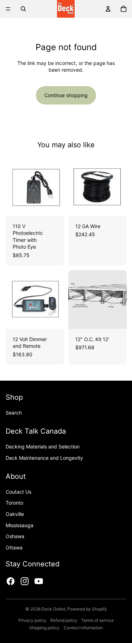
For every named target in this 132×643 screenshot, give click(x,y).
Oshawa (15, 536)
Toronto (14, 503)
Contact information (83, 627)
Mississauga (19, 525)
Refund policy (63, 620)
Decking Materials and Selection (43, 446)
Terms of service (97, 620)
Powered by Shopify (87, 609)
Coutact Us (18, 492)
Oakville (15, 514)
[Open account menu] (108, 9)
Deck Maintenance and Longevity (44, 458)
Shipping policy (44, 627)
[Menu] (8, 9)
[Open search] (23, 9)
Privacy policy (32, 620)
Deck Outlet (53, 609)
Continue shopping (66, 95)
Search (14, 413)
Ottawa (14, 547)
